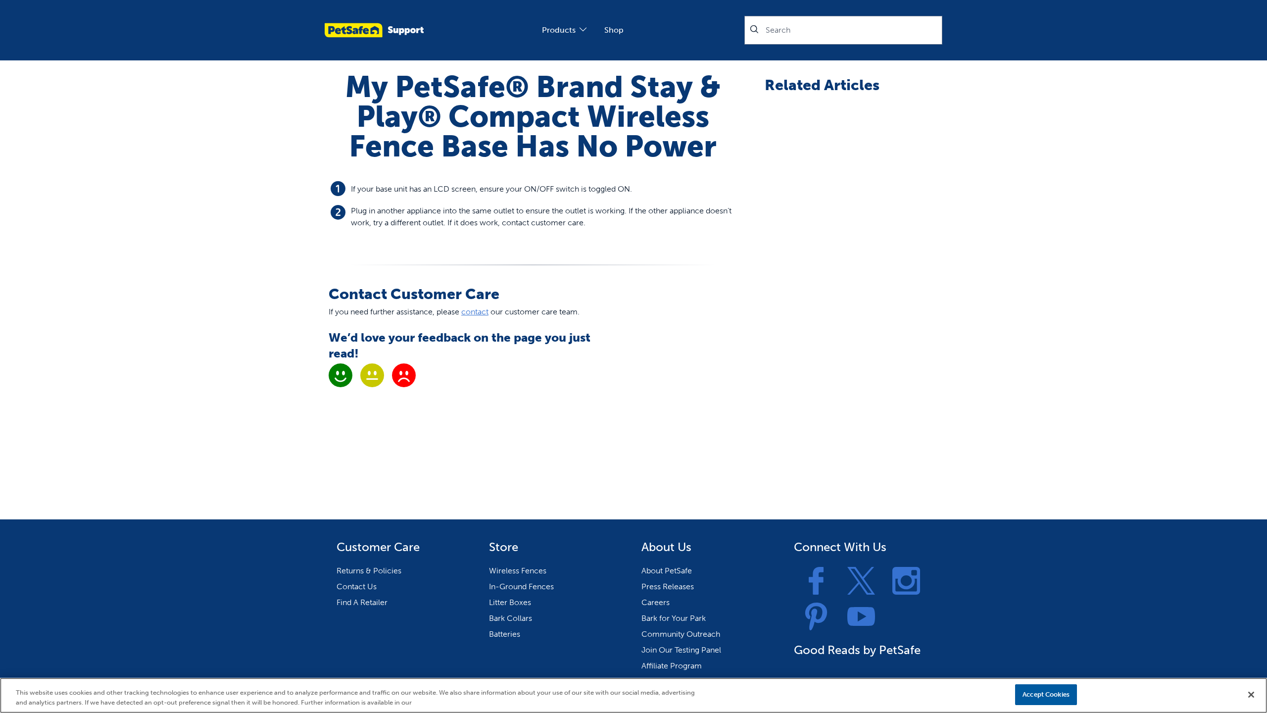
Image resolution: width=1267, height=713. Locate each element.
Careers (655, 602)
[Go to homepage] (374, 30)
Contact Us (357, 586)
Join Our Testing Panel (681, 650)
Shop (614, 30)
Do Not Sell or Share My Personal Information (937, 694)
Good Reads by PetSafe (857, 650)
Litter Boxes (510, 602)
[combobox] (843, 30)
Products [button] (559, 30)
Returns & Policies (369, 570)
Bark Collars (510, 618)
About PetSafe (666, 570)
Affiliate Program (671, 665)
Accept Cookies (1046, 694)
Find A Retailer (362, 602)
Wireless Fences (517, 570)
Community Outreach (680, 634)
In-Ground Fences (521, 586)
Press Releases (667, 586)
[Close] (1251, 695)
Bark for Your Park (673, 618)
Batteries (504, 634)
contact (474, 311)
